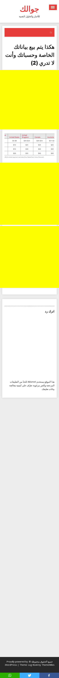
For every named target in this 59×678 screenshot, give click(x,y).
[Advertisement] (29, 99)
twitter (29, 675)
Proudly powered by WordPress (16, 663)
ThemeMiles (48, 664)
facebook (49, 675)
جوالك (29, 9)
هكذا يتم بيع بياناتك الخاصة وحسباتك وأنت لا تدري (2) (29, 54)
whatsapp (10, 675)
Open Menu (53, 7)
